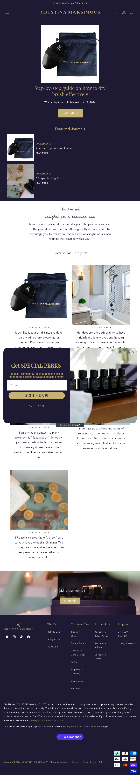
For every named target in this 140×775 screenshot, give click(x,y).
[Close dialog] (133, 352)
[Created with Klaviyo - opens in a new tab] (70, 425)
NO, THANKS (37, 406)
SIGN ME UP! (36, 395)
